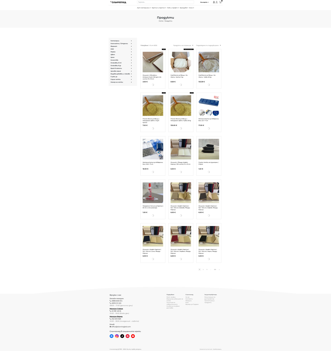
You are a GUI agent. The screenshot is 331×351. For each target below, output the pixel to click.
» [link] (219, 269)
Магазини (188, 300)
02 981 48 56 (116, 311)
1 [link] (199, 269)
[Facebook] (111, 336)
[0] (220, 2)
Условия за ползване (173, 306)
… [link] (210, 269)
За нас (187, 297)
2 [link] (203, 269)
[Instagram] (117, 336)
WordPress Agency (217, 349)
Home (161, 21)
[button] (204, 2)
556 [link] (215, 269)
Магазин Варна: (116, 316)
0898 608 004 (117, 301)
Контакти (189, 299)
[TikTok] (122, 336)
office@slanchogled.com (121, 327)
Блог (191, 8)
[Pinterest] (127, 336)
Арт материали (143, 8)
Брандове (183, 8)
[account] (217, 2)
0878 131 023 (116, 303)
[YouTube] (133, 336)
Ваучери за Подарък (192, 304)
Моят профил (171, 297)
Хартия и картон (158, 8)
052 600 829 (116, 319)
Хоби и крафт (172, 8)
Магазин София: (116, 309)
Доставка (170, 308)
